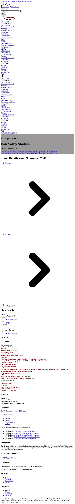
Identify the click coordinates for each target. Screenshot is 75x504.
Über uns (7, 492)
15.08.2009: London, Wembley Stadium (26, 433)
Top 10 (40, 152)
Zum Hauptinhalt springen (9, 1)
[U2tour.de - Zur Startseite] (8, 19)
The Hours (9, 457)
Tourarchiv (8, 479)
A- (2, 15)
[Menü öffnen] (2, 76)
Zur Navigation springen (25, 1)
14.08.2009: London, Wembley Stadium (26, 435)
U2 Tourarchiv (5, 23)
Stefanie (7, 418)
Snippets (35, 152)
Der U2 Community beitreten (10, 411)
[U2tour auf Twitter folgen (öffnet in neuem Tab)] (2, 5)
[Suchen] (20, 11)
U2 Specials (5, 47)
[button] (37, 459)
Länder (9, 152)
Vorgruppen (20, 152)
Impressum (8, 495)
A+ (5, 15)
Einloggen (22, 411)
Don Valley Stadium (11, 319)
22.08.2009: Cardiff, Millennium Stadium (27, 437)
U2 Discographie (6, 38)
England (14, 333)
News (7, 21)
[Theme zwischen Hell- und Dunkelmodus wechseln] (3, 13)
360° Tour (8, 234)
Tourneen (4, 152)
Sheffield (8, 333)
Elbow (3, 457)
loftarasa (7, 420)
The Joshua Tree (10, 422)
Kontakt (7, 490)
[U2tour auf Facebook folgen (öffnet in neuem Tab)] (6, 5)
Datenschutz (8, 494)
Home (3, 21)
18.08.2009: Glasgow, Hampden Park (25, 431)
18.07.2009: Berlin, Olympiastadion (25, 438)
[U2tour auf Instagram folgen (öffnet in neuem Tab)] (4, 5)
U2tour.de (4, 63)
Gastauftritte (28, 152)
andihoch (7, 424)
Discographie (9, 481)
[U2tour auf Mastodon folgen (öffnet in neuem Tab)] (9, 5)
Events (14, 152)
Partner (7, 482)
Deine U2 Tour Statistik (49, 152)
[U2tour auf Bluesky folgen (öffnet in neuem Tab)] (8, 5)
